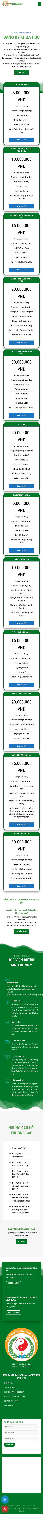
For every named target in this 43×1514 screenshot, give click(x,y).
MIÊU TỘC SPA (8, 1383)
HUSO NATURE (8, 1406)
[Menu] (39, 4)
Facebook (11, 1505)
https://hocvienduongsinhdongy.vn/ (25, 989)
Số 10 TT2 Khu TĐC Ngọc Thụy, (21, 1364)
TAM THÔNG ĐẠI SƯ (10, 1388)
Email (33, 1505)
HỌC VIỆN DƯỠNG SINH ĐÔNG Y (14, 1392)
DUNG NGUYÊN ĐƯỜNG (11, 1401)
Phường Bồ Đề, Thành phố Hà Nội (22, 1367)
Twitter (18, 1505)
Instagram (26, 1505)
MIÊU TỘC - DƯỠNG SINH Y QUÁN (14, 1397)
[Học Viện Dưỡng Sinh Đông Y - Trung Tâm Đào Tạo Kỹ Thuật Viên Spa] (18, 4)
